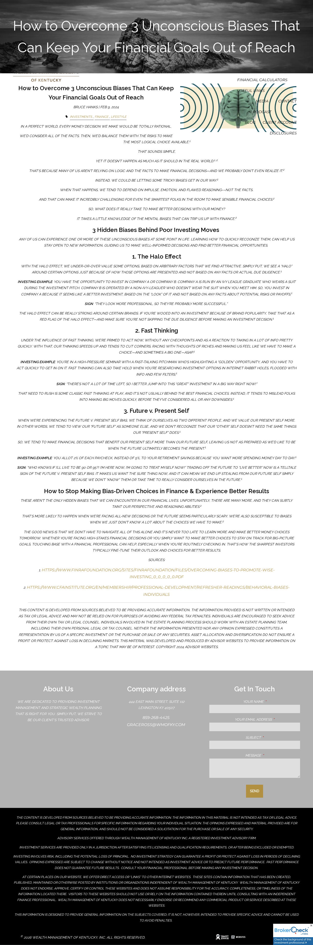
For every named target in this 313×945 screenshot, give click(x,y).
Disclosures (283, 133)
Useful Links (251, 90)
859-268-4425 (156, 717)
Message (272, 755)
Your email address (267, 719)
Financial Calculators (262, 79)
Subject (273, 737)
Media (262, 101)
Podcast (262, 111)
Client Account (280, 122)
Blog (250, 122)
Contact (287, 101)
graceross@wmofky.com (156, 724)
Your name (271, 702)
